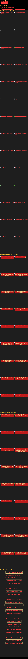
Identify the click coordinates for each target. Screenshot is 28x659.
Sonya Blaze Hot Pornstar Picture (14, 599)
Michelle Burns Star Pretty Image (14, 588)
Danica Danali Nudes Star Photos (14, 591)
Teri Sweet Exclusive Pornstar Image (14, 616)
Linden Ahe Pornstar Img (14, 583)
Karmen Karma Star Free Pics (14, 621)
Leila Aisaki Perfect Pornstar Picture (14, 586)
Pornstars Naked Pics (7, 9)
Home (3, 7)
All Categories (11, 7)
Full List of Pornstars (20, 9)
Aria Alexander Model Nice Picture (14, 610)
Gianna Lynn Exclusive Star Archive (14, 575)
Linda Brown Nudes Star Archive (14, 626)
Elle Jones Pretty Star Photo (14, 629)
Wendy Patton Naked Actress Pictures (14, 596)
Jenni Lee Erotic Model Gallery (14, 640)
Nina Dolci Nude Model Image (14, 613)
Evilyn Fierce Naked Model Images (14, 643)
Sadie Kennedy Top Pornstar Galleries (14, 577)
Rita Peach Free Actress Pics (14, 624)
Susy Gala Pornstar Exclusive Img (14, 637)
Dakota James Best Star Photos (14, 580)
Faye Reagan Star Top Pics (14, 594)
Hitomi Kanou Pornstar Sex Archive (14, 635)
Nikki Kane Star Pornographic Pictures (14, 605)
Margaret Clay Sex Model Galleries (14, 602)
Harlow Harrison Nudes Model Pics (14, 632)
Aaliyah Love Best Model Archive (14, 618)
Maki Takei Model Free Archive (14, 607)
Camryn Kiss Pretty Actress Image (14, 572)
